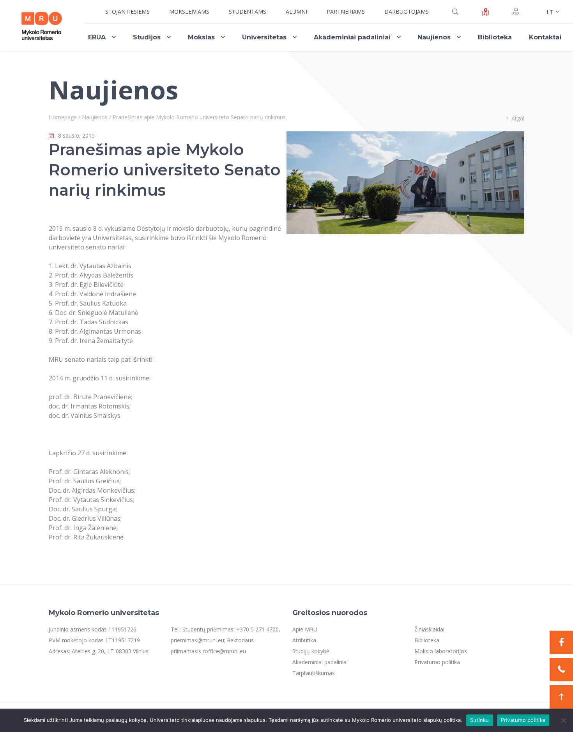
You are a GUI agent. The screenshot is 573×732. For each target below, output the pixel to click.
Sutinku (479, 720)
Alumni (296, 11)
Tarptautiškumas (313, 673)
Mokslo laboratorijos (440, 651)
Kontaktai (545, 37)
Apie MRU (304, 629)
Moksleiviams (189, 11)
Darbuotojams (406, 11)
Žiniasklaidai (429, 629)
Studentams (247, 11)
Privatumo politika (437, 662)
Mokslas (201, 37)
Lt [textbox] (549, 12)
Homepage (63, 117)
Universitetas (264, 37)
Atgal (517, 118)
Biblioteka (495, 37)
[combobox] (552, 11)
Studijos (147, 37)
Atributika (304, 640)
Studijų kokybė (310, 651)
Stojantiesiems (127, 11)
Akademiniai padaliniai (352, 37)
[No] (563, 720)
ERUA (97, 37)
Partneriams (346, 11)
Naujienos (434, 37)
